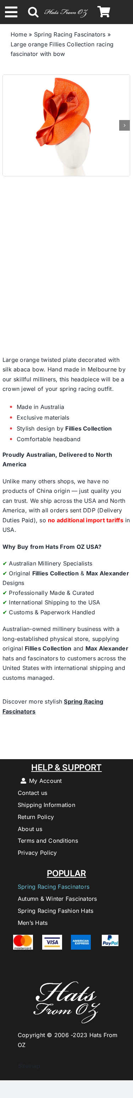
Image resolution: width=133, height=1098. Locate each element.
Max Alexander (107, 573)
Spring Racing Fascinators (70, 34)
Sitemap (25, 1065)
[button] (33, 12)
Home (19, 34)
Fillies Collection (88, 428)
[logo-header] (66, 8)
